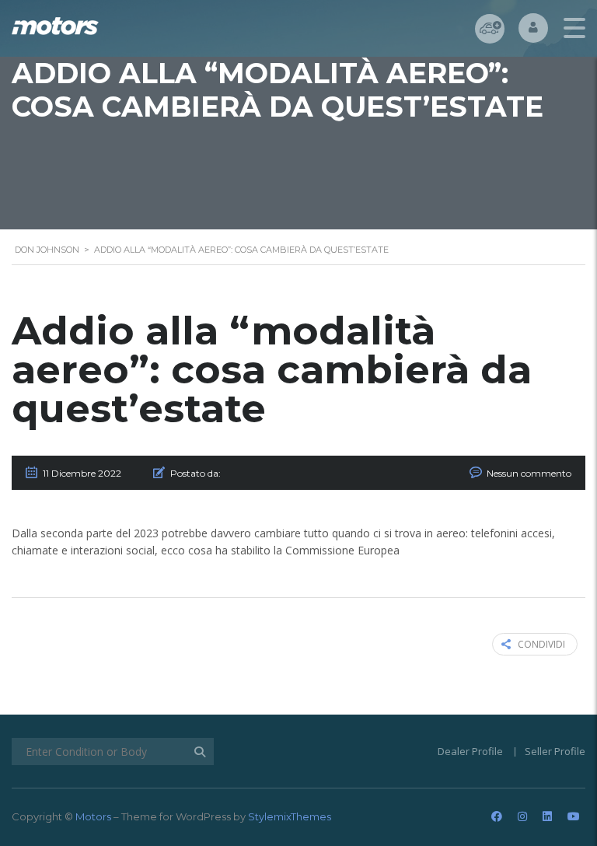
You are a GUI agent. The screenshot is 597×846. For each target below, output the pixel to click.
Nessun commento (529, 473)
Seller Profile (555, 751)
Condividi (541, 644)
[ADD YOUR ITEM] (489, 29)
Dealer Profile (470, 751)
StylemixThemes (289, 816)
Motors (93, 816)
